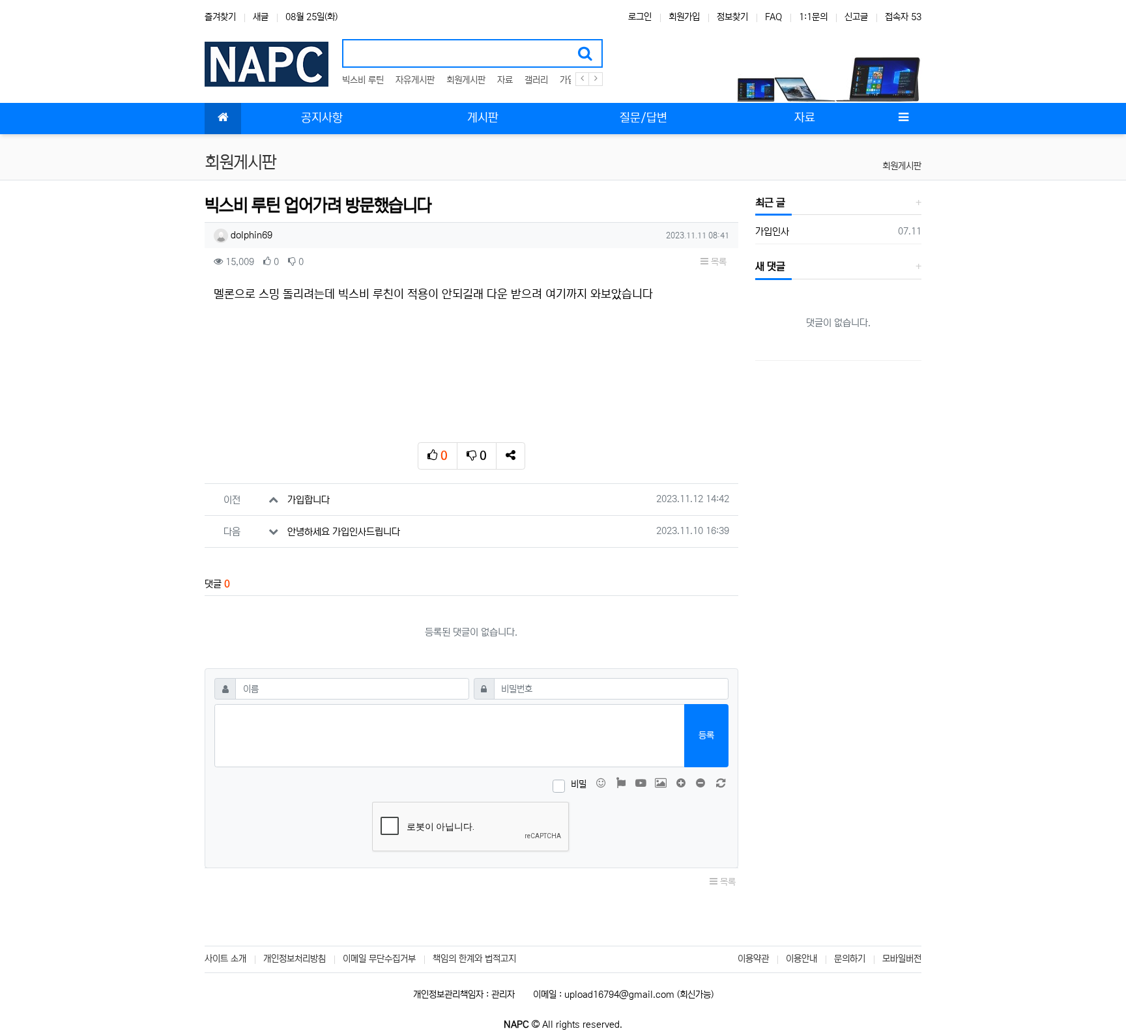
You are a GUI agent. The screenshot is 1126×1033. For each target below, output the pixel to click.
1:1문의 (813, 17)
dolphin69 (250, 235)
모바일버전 (901, 959)
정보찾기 (732, 17)
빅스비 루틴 (363, 80)
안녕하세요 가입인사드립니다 (343, 531)
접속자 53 (903, 17)
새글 (260, 17)
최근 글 (770, 202)
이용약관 (753, 959)
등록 (706, 735)
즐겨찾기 (220, 17)
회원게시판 (465, 80)
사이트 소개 (225, 959)
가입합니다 (308, 499)
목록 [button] (717, 262)
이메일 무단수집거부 (379, 959)
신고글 (856, 17)
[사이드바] (903, 118)
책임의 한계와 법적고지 (474, 959)
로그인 (640, 17)
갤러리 (536, 80)
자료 (505, 80)
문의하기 (849, 959)
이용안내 (801, 959)
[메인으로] (223, 118)
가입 (567, 80)
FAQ (773, 17)
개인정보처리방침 (294, 959)
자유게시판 (415, 80)
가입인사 (772, 231)
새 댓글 (770, 266)
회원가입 (684, 17)
